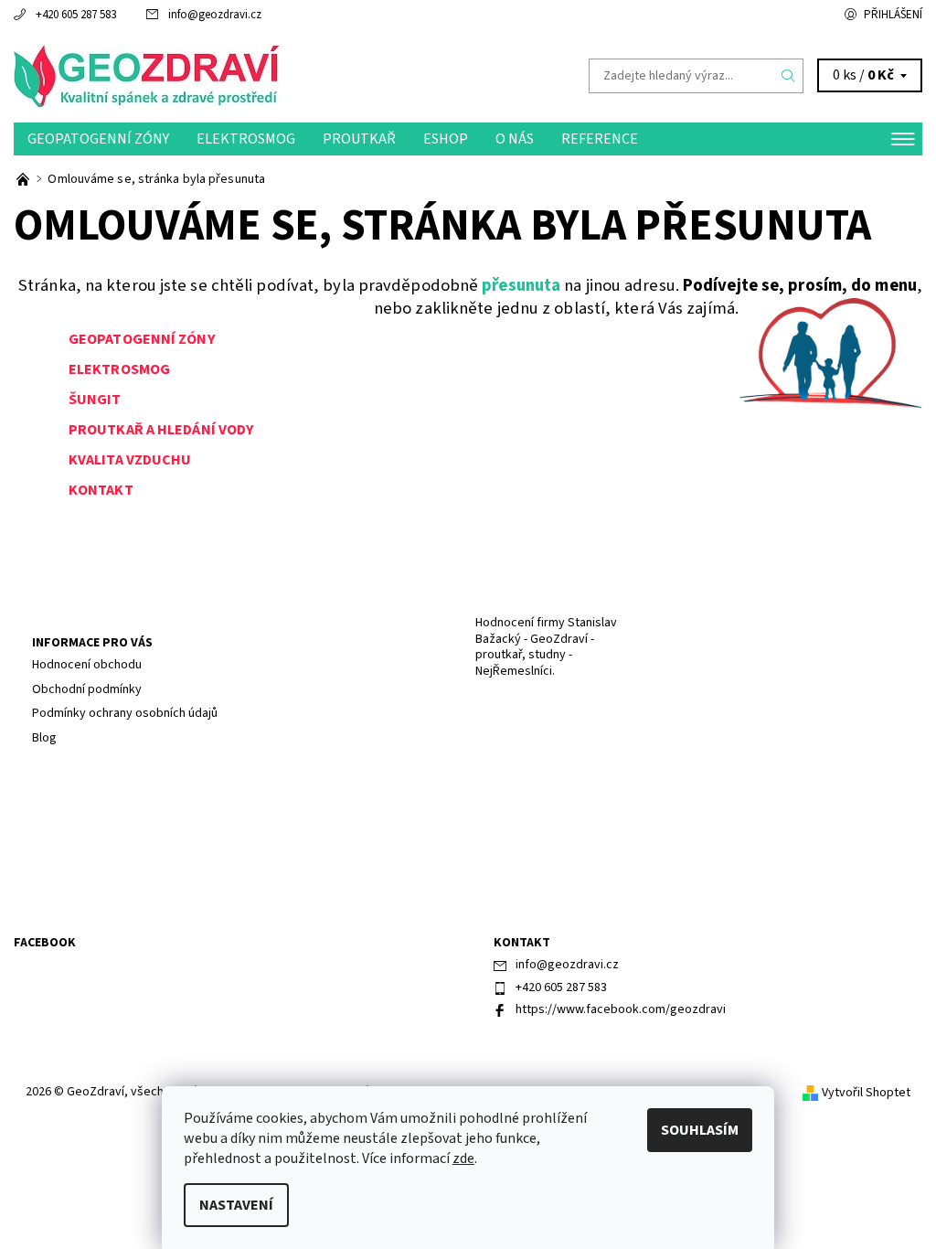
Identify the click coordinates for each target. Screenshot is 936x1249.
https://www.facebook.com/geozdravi (621, 1009)
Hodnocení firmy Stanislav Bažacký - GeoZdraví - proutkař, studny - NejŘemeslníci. (546, 647)
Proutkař (359, 139)
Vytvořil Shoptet (866, 1093)
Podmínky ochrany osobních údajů (125, 713)
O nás (514, 139)
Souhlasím (700, 1130)
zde (463, 1158)
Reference (599, 139)
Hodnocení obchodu (87, 665)
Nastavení (236, 1205)
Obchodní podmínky (87, 689)
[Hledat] (788, 76)
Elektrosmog (246, 139)
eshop (445, 139)
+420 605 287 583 (76, 14)
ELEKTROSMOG (119, 369)
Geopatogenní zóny (98, 139)
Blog (44, 738)
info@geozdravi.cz (214, 14)
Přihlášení (893, 14)
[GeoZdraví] (241, 76)
